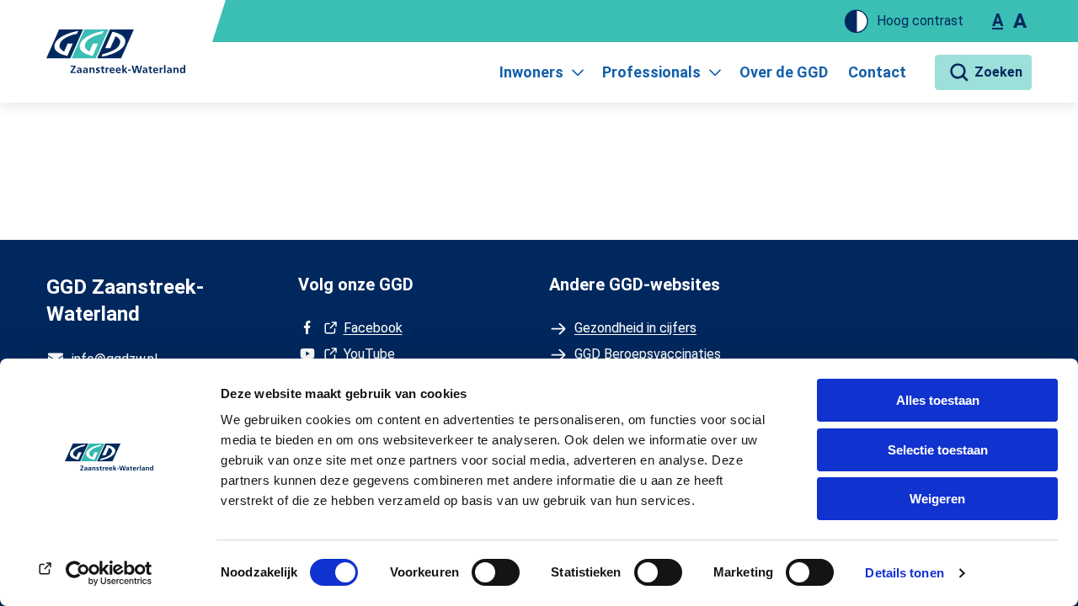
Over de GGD (783, 72)
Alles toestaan (937, 400)
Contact (877, 72)
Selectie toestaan (938, 450)
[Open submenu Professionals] (715, 72)
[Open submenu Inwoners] (578, 72)
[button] (983, 72)
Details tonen (904, 573)
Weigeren (937, 499)
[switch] (496, 572)
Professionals (651, 72)
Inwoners (531, 72)
